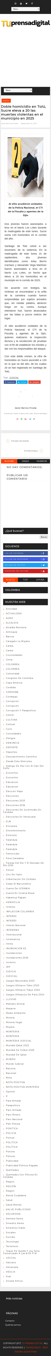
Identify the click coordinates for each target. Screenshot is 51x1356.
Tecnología (12, 1241)
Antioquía (11, 632)
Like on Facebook (14, 553)
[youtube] (21, 3)
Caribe (9, 650)
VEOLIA (10, 1272)
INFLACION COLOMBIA (20, 911)
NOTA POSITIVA (15, 1082)
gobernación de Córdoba (21, 879)
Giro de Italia (14, 874)
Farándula (11, 844)
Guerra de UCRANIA (18, 888)
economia (12, 773)
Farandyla (11, 849)
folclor (10, 870)
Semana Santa (14, 1218)
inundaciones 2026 (17, 957)
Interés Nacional (16, 925)
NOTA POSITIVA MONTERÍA (22, 1087)
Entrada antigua (31, 451)
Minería (10, 1017)
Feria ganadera (15, 858)
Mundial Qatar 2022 (17, 1045)
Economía (12, 777)
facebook (11, 382)
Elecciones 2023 (15, 800)
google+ (35, 382)
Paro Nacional (14, 1119)
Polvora (10, 1151)
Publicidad (12, 1161)
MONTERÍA (12, 1036)
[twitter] (26, 3)
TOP (25, 579)
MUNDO (11, 1059)
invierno (11, 962)
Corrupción (12, 706)
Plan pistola (13, 1124)
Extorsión (11, 835)
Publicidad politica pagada (22, 1165)
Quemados (12, 1170)
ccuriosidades (14, 655)
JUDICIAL (6, 101)
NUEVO (10, 579)
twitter (23, 382)
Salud (9, 1200)
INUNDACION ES (16, 948)
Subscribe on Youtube (17, 571)
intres (9, 944)
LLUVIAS (11, 999)
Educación (12, 786)
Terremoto (12, 1246)
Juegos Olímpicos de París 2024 (25, 994)
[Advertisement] (25, 57)
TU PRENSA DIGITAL (32, 1343)
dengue (10, 738)
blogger (9, 461)
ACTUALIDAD (14, 613)
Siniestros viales (15, 1228)
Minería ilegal (14, 1022)
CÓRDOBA (12, 692)
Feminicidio (13, 853)
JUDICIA (11, 971)
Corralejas (11, 696)
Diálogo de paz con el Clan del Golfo (23, 767)
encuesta (11, 826)
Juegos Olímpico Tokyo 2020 (23, 990)
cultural (10, 724)
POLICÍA (11, 1133)
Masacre (11, 1008)
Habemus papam (16, 897)
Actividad (11, 609)
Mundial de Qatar (16, 1054)
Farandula (11, 840)
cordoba (11, 687)
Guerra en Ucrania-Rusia (20, 893)
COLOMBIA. (13, 669)
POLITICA (12, 1142)
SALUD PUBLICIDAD (18, 1209)
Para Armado (13, 1100)
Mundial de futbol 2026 (20, 1050)
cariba (9, 646)
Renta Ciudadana (16, 1195)
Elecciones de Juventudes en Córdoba (22, 811)
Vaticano (11, 1262)
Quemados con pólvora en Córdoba (20, 1175)
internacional (14, 934)
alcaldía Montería (16, 627)
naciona (11, 1068)
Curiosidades (13, 733)
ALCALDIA (12, 623)
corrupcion (12, 701)
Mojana (10, 1027)
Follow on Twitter (15, 565)
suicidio (10, 1237)
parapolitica (13, 1105)
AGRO (9, 618)
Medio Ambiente (16, 1013)
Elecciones (12, 796)
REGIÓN (11, 1186)
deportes (11, 752)
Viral (8, 1276)
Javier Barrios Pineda (9, 123)
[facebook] (32, 3)
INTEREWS (12, 930)
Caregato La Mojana (18, 641)
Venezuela (12, 1267)
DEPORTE (12, 747)
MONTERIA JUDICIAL (19, 1041)
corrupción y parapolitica (21, 710)
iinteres (10, 907)
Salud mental (13, 1205)
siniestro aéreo (15, 1223)
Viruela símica (14, 1281)
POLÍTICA (12, 1147)
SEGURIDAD (13, 1214)
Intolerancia (13, 939)
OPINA (40, 579)
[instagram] (15, 3)
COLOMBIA (12, 664)
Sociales (11, 1232)
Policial (10, 1138)
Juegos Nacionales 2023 (20, 981)
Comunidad (12, 673)
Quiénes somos (13, 1325)
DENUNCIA (12, 743)
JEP (8, 967)
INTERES (11, 916)
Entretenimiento (16, 830)
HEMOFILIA (13, 902)
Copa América (14, 683)
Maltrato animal (15, 1004)
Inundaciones (14, 953)
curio (9, 729)
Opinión (10, 1091)
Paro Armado (14, 1110)
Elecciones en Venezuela (21, 817)
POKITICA (12, 1128)
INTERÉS (11, 920)
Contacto (9, 1321)
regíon (10, 1191)
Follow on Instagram (16, 559)
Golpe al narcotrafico (18, 884)
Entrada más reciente (20, 441)
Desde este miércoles (19, 761)
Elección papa (14, 791)
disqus (25, 461)
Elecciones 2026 (15, 805)
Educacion (12, 782)
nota (9, 1077)
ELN (8, 821)
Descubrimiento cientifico (21, 756)
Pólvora (10, 1156)
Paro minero (13, 1114)
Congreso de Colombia (19, 678)
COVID (10, 715)
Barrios (10, 636)
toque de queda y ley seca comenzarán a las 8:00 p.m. (21, 1252)
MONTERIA (12, 1031)
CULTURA (11, 720)
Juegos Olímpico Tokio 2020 (22, 985)
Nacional (11, 1073)
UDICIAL (11, 1258)
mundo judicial (15, 1064)
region (10, 1181)
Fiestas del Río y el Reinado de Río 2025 (23, 864)
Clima (9, 659)
